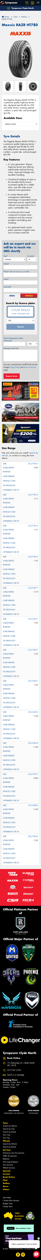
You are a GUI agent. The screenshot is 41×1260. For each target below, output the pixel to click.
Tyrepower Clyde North (22, 8)
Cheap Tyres (7, 1206)
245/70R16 (33, 495)
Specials (7, 1171)
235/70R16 (33, 463)
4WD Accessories (10, 1156)
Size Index (7, 1197)
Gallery (6, 1183)
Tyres (5, 1123)
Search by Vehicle (10, 1126)
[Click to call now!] (26, 3)
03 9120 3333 (14, 1070)
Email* (6, 279)
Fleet (5, 1180)
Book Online (9, 1177)
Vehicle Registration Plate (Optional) (13, 339)
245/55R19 (33, 774)
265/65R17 (33, 681)
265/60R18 (33, 743)
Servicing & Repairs (10, 1162)
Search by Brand (9, 1132)
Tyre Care (6, 1135)
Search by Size (9, 1129)
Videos (6, 1189)
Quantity (30, 256)
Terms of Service (30, 367)
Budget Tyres (8, 1203)
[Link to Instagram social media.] (23, 1254)
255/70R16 (33, 526)
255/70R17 (33, 650)
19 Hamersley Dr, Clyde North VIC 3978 (21, 1064)
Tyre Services (8, 1165)
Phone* (16, 271)
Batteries (6, 1159)
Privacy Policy (15, 367)
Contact (6, 1174)
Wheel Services (9, 1168)
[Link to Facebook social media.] (18, 1254)
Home (6, 17)
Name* (6, 264)
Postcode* (8, 287)
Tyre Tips (6, 1138)
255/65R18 (33, 712)
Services (7, 1150)
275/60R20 (33, 805)
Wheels (6, 1141)
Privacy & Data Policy (16, 1249)
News (5, 1186)
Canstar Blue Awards (11, 1200)
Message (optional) (11, 348)
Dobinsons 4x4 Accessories (13, 1153)
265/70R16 (33, 557)
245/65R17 (33, 588)
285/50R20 (33, 836)
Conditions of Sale (30, 1249)
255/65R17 (33, 619)
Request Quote (11, 376)
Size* (6, 256)
